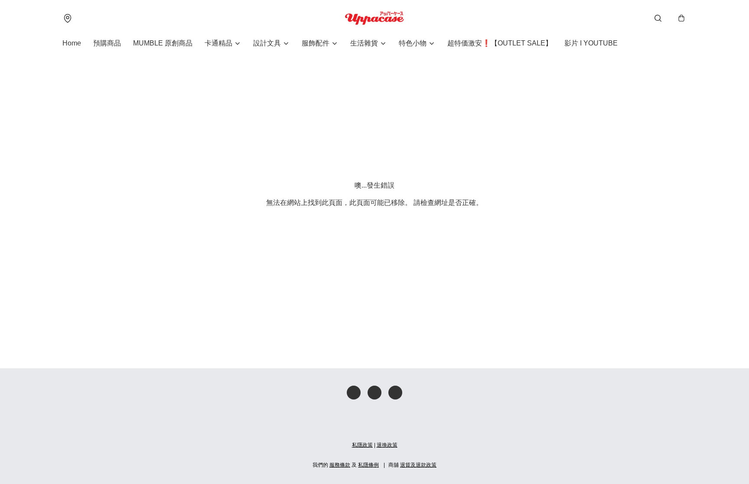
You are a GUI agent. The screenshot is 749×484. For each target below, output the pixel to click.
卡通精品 (218, 43)
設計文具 (267, 43)
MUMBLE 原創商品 (162, 43)
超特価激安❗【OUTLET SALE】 (499, 43)
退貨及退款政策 (418, 465)
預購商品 (107, 43)
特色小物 (413, 43)
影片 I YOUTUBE (591, 43)
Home (71, 43)
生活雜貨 (364, 43)
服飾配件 (315, 43)
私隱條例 (368, 465)
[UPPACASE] (374, 18)
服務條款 (339, 465)
